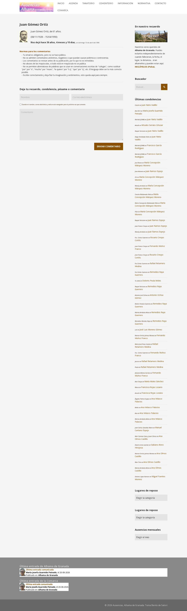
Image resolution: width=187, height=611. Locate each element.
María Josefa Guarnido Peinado (41, 572)
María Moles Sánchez (153, 381)
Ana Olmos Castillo (151, 462)
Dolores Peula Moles (151, 280)
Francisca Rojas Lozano (151, 387)
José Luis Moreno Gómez (150, 329)
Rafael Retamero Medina (153, 361)
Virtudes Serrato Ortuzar (152, 125)
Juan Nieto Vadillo (149, 105)
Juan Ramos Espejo (154, 171)
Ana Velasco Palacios (150, 407)
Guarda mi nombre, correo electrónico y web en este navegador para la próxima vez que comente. (54, 104)
